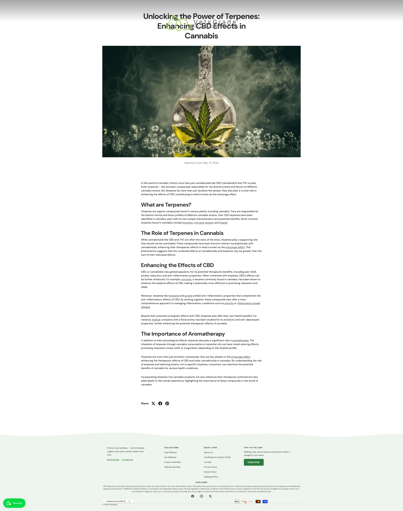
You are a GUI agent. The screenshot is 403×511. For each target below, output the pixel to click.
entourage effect (235, 247)
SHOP (9, 23)
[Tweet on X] (153, 403)
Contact (208, 462)
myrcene (199, 222)
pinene (209, 222)
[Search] (383, 23)
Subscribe (254, 462)
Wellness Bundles (172, 467)
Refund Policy (210, 472)
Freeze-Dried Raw (172, 462)
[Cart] (395, 23)
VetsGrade (113, 504)
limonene (187, 222)
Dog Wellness (170, 452)
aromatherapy (240, 340)
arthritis (229, 303)
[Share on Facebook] (160, 403)
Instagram (113, 460)
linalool (223, 222)
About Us (208, 452)
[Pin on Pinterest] (167, 403)
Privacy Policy (210, 467)
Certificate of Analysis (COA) (217, 457)
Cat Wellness (170, 457)
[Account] (389, 23)
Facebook (127, 460)
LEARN (23, 23)
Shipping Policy (211, 476)
